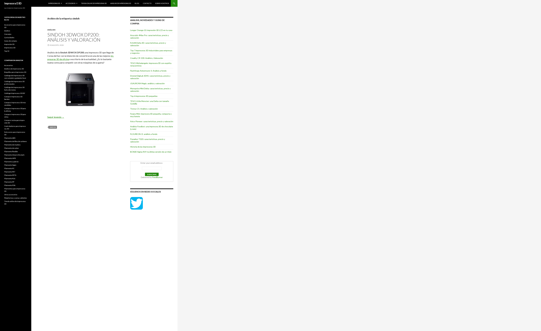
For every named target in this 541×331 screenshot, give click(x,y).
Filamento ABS (9, 138)
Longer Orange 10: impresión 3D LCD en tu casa (151, 30)
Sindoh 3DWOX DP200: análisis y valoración (73, 37)
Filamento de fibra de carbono (15, 141)
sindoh (53, 127)
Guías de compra (10, 41)
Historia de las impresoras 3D (143, 147)
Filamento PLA (9, 178)
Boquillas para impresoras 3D (15, 72)
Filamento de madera (12, 145)
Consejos (7, 34)
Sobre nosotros (162, 3)
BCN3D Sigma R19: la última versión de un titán (150, 152)
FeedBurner (157, 177)
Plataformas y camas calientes (15, 198)
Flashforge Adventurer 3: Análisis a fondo (148, 71)
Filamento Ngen (10, 165)
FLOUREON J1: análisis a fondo (143, 134)
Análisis (51, 30)
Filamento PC (9, 168)
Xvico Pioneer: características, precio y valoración (151, 121)
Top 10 (6, 51)
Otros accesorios (10, 195)
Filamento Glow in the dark (14, 155)
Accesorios (70, 3)
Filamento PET (9, 172)
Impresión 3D (9, 44)
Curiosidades (9, 37)
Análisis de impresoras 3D (120, 3)
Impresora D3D (13, 3)
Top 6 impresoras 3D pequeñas (144, 96)
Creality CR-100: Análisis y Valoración (146, 58)
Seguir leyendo (55, 117)
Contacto (147, 3)
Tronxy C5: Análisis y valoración (144, 109)
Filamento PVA (9, 185)
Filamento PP (9, 182)
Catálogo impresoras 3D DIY (14, 93)
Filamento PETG (10, 175)
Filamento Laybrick (11, 162)
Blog (137, 3)
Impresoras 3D (54, 3)
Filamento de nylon (11, 148)
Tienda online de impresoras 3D (94, 3)
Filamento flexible (11, 151)
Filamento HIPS (10, 158)
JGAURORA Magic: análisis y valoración (147, 83)
